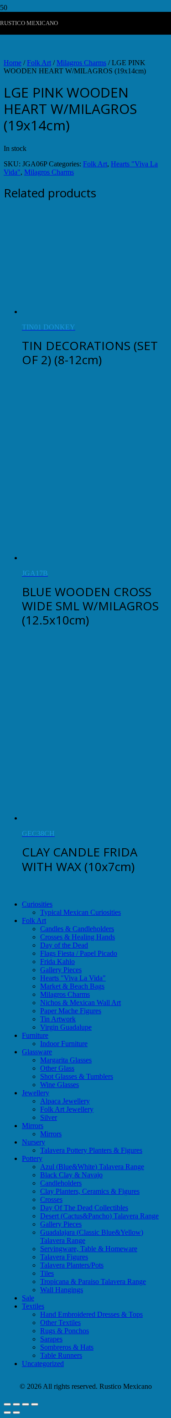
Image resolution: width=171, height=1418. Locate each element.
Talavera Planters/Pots (72, 1265)
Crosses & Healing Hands (77, 937)
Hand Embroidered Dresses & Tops (91, 1314)
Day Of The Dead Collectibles (84, 1208)
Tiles (47, 1273)
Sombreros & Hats (66, 1347)
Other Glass (57, 1068)
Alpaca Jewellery (65, 1101)
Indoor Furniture (64, 1043)
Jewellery (35, 1093)
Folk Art (39, 63)
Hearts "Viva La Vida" (73, 978)
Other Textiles (60, 1322)
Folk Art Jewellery (66, 1109)
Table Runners (61, 1355)
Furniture (35, 1035)
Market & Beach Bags (72, 986)
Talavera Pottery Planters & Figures (91, 1150)
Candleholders (61, 1183)
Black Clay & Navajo (71, 1175)
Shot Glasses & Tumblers (76, 1076)
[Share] (25, 1404)
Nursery (33, 1142)
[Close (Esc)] (34, 1404)
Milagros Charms (81, 63)
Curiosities (37, 904)
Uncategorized (43, 1363)
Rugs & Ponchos (64, 1331)
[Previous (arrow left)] (7, 1412)
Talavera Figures (64, 1257)
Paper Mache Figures (70, 1011)
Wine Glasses (59, 1084)
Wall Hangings (61, 1290)
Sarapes (51, 1339)
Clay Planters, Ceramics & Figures (90, 1191)
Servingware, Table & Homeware (88, 1249)
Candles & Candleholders (77, 929)
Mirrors (32, 1125)
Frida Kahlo (57, 961)
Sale (28, 1298)
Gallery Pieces (61, 970)
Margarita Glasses (66, 1060)
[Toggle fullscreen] (16, 1404)
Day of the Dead (64, 945)
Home (12, 63)
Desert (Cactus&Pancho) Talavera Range (99, 1216)
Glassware (37, 1052)
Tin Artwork (58, 1019)
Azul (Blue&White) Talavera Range (92, 1166)
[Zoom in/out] (7, 1404)
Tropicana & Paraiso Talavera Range (93, 1281)
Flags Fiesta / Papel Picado (78, 953)
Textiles (33, 1306)
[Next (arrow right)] (16, 1412)
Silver (48, 1117)
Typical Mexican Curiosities (80, 912)
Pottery (32, 1158)
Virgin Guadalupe (66, 1027)
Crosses (51, 1199)
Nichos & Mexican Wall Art (80, 1002)
